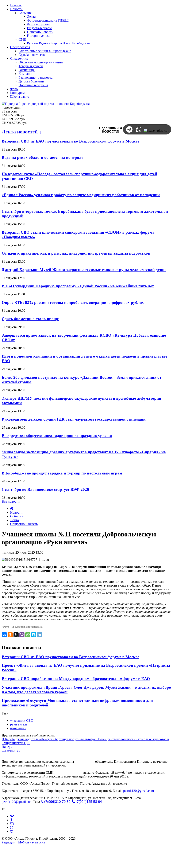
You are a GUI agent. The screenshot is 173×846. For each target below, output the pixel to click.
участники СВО (21, 720)
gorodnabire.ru (84, 761)
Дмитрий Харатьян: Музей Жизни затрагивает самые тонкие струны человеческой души (84, 269)
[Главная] (11, 508)
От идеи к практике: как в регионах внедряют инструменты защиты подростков (76, 253)
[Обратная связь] (12, 823)
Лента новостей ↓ (22, 131)
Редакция (8, 842)
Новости (16, 512)
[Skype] (33, 634)
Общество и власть (24, 524)
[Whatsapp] (11, 827)
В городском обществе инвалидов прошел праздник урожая (57, 435)
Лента (14, 520)
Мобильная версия (31, 842)
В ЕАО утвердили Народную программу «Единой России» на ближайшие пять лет (78, 286)
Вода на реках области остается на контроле (42, 157)
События (16, 516)
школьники (18, 728)
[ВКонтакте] (4, 634)
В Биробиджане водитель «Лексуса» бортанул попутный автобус (49, 739)
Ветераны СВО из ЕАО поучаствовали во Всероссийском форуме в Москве (70, 141)
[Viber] (21, 634)
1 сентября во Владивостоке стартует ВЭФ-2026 (45, 489)
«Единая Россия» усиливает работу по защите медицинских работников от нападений (81, 195)
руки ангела (18, 724)
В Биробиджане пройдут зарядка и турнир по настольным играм (62, 473)
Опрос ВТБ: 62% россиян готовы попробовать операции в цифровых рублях (73, 302)
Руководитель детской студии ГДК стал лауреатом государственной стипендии (74, 419)
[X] (16, 634)
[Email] (11, 831)
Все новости (11, 501)
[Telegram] (39, 634)
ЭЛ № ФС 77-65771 (68, 772)
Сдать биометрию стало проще (30, 319)
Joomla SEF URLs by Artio (11, 751)
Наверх (7, 747)
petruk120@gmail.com (138, 791)
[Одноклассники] (10, 634)
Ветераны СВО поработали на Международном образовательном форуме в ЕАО (76, 678)
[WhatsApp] (27, 634)
